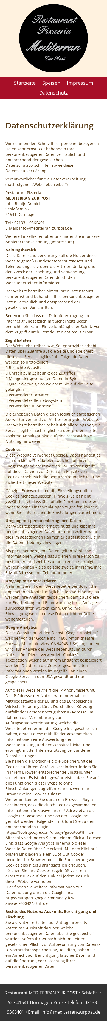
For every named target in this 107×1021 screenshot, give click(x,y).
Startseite (25, 83)
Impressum (80, 83)
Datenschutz (53, 92)
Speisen (51, 83)
